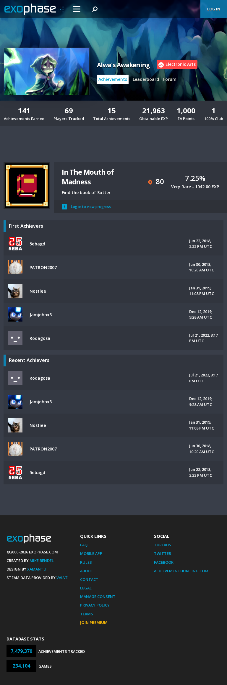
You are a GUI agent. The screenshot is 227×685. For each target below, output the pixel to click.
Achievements (112, 79)
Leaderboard (146, 79)
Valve (62, 577)
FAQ (83, 545)
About (86, 570)
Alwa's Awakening (123, 65)
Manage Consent (98, 596)
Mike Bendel (42, 560)
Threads (162, 545)
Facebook (164, 562)
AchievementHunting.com (181, 570)
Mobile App (91, 553)
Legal (86, 588)
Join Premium (94, 622)
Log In (213, 9)
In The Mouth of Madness (88, 176)
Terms (86, 614)
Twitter (162, 553)
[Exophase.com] (34, 9)
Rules (86, 562)
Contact (89, 579)
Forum (169, 79)
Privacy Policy (95, 605)
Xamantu (36, 569)
